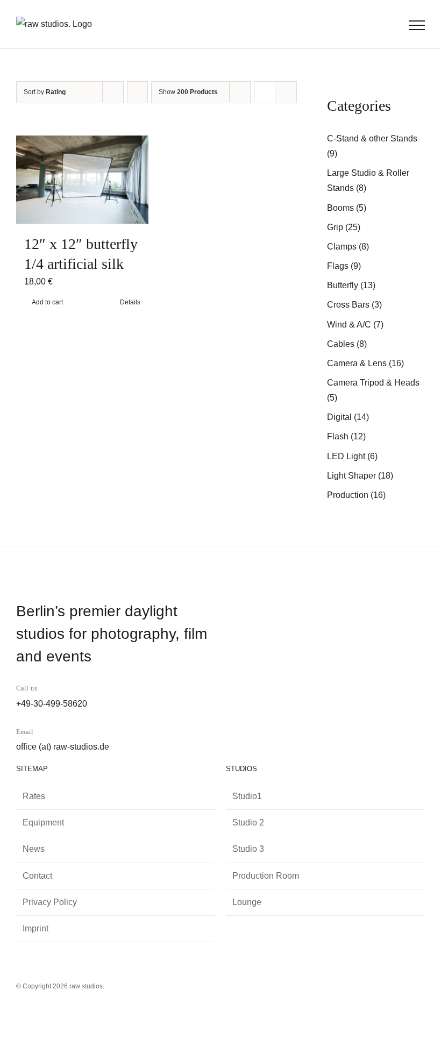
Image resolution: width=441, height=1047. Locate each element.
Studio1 (247, 796)
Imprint (35, 928)
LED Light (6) (352, 456)
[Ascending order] (137, 92)
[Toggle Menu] (416, 25)
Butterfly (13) (351, 285)
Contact (37, 875)
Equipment (43, 822)
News (34, 848)
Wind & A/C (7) (355, 324)
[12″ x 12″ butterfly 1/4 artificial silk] (82, 180)
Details (130, 302)
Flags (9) (344, 265)
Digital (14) (348, 417)
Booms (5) (346, 207)
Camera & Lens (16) (365, 363)
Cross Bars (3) (354, 304)
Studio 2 (248, 822)
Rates (34, 796)
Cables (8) (347, 343)
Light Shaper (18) (360, 475)
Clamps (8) (348, 246)
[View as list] (285, 92)
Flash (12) (346, 436)
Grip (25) (343, 227)
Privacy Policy (50, 902)
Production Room (265, 875)
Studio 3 (248, 848)
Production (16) (356, 495)
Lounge (246, 902)
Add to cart (47, 302)
